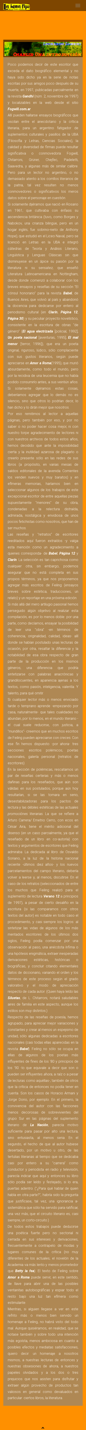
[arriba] (43, 1428)
